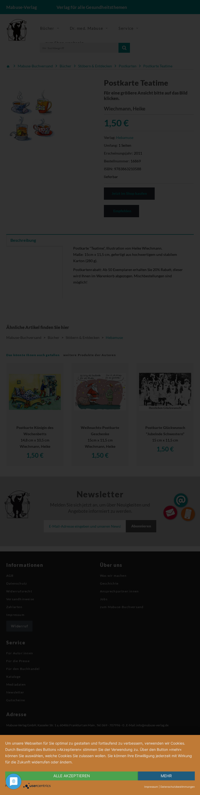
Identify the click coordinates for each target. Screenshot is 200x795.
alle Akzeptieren (71, 775)
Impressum (151, 786)
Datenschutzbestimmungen (177, 786)
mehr (166, 775)
